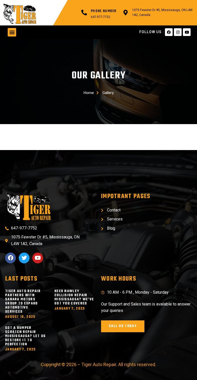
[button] (12, 32)
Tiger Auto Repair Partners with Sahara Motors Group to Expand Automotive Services (23, 301)
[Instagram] (178, 32)
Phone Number (103, 11)
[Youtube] (187, 32)
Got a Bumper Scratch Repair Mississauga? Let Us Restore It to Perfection (25, 336)
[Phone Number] (84, 12)
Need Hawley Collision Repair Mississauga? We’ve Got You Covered (74, 297)
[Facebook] (169, 32)
